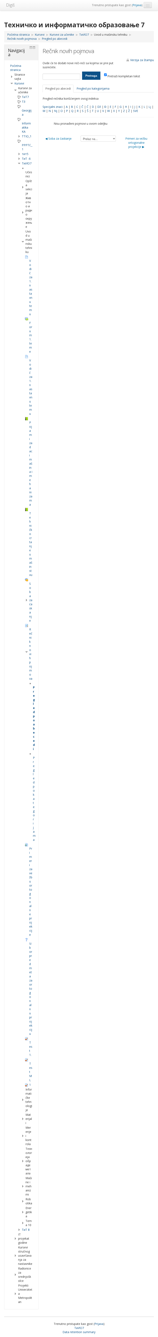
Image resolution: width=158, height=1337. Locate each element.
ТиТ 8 (26, 1230)
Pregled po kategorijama (93, 88)
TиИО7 (26, 163)
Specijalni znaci (53, 107)
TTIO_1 (26, 136)
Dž (99, 107)
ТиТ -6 (26, 159)
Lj (150, 107)
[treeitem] (21, 68)
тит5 (25, 154)
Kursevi (19, 83)
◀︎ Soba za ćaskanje (58, 138)
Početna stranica (15, 68)
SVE (135, 111)
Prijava (137, 5)
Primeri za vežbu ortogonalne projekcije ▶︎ (136, 143)
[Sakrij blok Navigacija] (31, 47)
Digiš (10, 5)
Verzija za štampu (142, 60)
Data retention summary (79, 1332)
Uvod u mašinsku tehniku (110, 34)
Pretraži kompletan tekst (123, 76)
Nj (55, 111)
